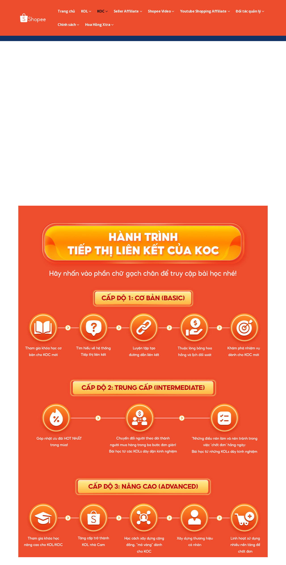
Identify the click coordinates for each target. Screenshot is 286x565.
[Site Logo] (33, 17)
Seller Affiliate (126, 11)
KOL (84, 11)
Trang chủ (66, 11)
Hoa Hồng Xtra (97, 24)
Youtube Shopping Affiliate (203, 11)
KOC (101, 11)
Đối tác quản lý (248, 11)
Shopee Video (159, 11)
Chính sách (67, 24)
